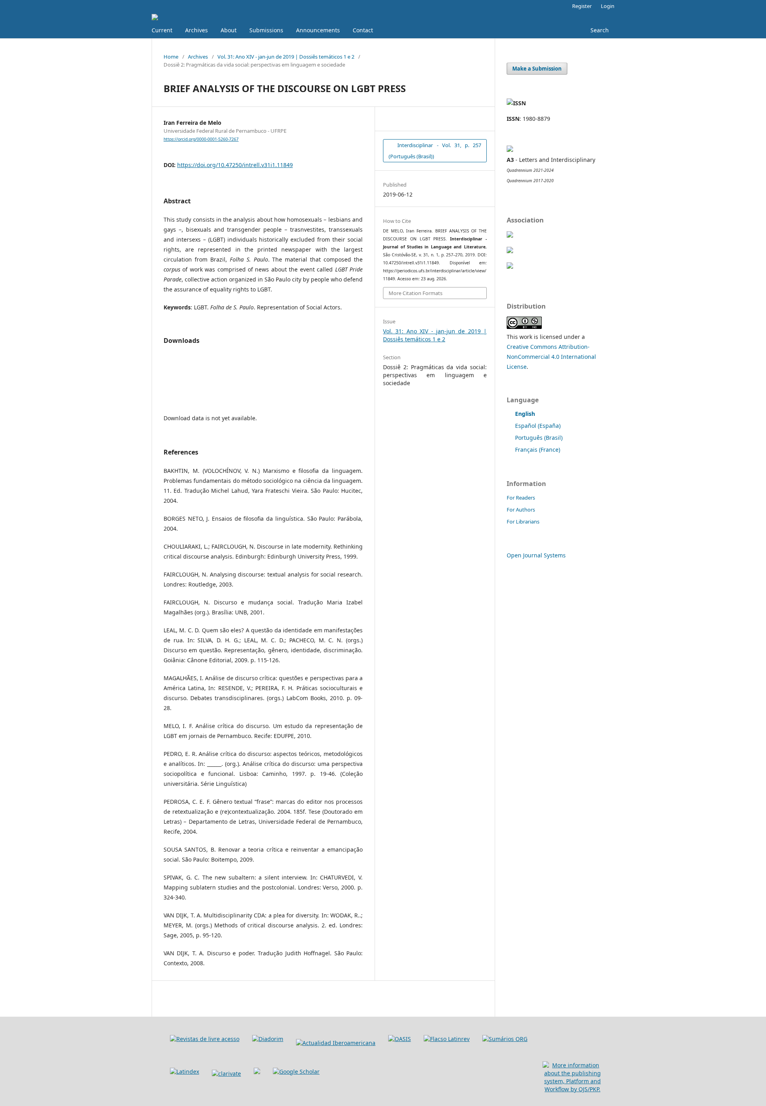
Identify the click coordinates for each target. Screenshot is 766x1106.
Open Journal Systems (536, 555)
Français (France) (537, 449)
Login (607, 6)
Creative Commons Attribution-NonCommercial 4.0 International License (551, 356)
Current (162, 30)
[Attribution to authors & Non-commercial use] (524, 327)
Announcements (318, 30)
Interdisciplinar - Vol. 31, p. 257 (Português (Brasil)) (435, 151)
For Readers (521, 497)
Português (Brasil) (539, 437)
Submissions (266, 30)
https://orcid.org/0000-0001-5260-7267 (201, 139)
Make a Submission (537, 68)
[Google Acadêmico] (296, 1071)
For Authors (521, 509)
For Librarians (523, 521)
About (229, 30)
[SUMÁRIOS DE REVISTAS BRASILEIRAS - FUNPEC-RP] (504, 1039)
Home (171, 56)
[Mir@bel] (257, 1072)
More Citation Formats (415, 293)
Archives (196, 30)
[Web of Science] (226, 1073)
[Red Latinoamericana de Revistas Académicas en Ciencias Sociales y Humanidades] (447, 1039)
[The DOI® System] (510, 266)
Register (582, 6)
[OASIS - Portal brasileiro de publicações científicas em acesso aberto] (399, 1039)
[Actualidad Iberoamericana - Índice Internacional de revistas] (335, 1043)
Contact (363, 30)
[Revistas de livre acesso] (204, 1039)
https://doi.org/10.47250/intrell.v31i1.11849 (235, 165)
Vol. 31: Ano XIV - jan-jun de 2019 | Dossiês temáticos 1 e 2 (285, 56)
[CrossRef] (510, 251)
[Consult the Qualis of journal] (510, 150)
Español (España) (538, 425)
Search (599, 30)
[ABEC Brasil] (510, 235)
